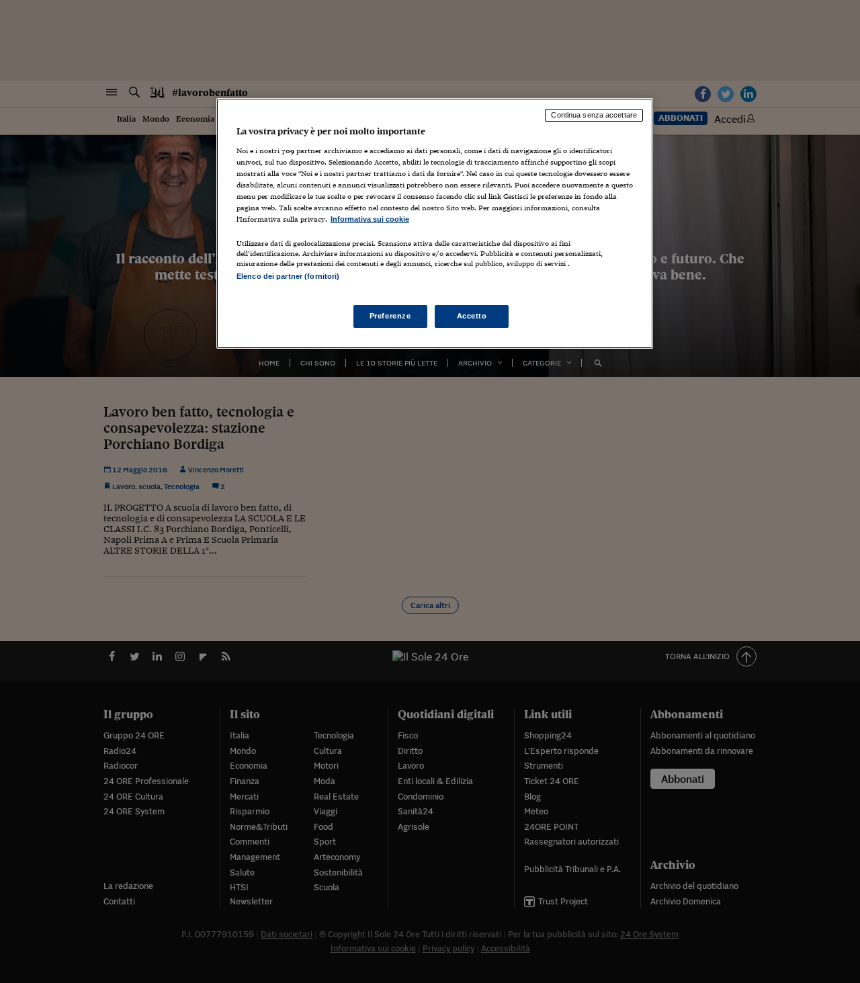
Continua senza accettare (594, 115)
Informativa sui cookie (370, 219)
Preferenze (390, 316)
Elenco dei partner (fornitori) (287, 276)
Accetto (472, 316)
